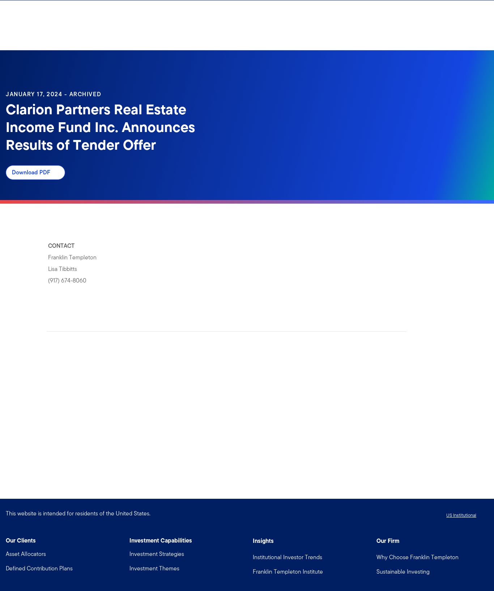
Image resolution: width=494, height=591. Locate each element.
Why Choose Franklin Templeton (417, 557)
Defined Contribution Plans (39, 568)
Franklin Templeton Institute (288, 571)
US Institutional (461, 515)
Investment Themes (154, 568)
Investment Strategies (156, 554)
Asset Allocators (26, 554)
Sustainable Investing (403, 571)
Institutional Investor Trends (287, 557)
